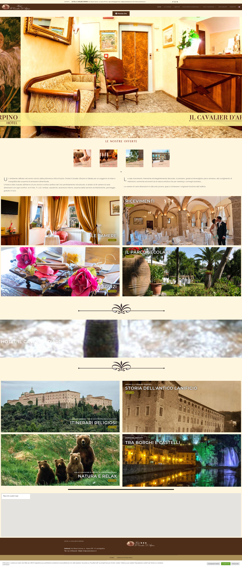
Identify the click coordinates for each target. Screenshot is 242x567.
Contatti (112, 557)
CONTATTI (66, 1)
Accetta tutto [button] (225, 563)
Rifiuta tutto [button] (235, 563)
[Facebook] (173, 2)
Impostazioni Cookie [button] (213, 563)
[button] (2, 77)
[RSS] (177, 2)
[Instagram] (175, 2)
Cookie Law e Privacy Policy (124, 557)
